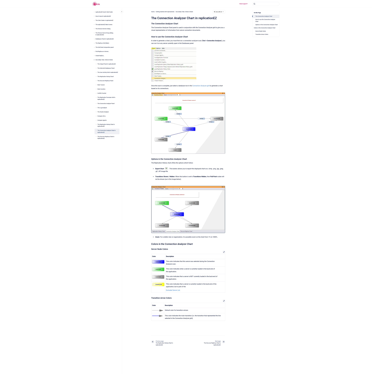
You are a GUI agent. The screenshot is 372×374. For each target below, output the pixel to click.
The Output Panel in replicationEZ (106, 64)
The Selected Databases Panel (105, 68)
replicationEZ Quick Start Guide (104, 12)
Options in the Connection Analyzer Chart (266, 24)
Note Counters (101, 89)
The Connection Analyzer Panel (105, 103)
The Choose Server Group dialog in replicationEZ (104, 34)
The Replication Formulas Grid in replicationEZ (106, 98)
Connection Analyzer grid (200, 86)
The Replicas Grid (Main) (102, 43)
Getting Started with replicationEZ (165, 11)
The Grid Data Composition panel (105, 47)
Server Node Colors (260, 31)
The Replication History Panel (105, 76)
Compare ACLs (101, 116)
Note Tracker (101, 85)
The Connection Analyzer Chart (263, 16)
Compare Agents (102, 120)
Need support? (243, 3)
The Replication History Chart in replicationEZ (106, 125)
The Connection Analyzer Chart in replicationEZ (106, 131)
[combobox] (265, 4)
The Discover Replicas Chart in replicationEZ (105, 137)
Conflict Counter (101, 93)
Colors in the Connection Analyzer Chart (264, 28)
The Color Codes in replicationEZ (104, 20)
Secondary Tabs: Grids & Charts (104, 60)
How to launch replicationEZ (103, 16)
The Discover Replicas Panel (105, 80)
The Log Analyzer (102, 107)
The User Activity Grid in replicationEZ (107, 72)
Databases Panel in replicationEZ (105, 39)
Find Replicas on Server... (102, 51)
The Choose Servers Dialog (103, 28)
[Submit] (254, 3)
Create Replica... (100, 55)
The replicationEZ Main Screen (104, 24)
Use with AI (219, 12)
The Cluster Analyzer (103, 112)
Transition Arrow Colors (261, 34)
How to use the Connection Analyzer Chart (265, 20)
